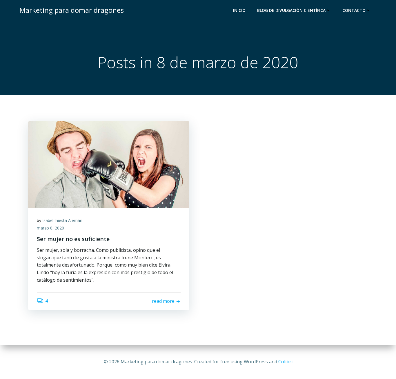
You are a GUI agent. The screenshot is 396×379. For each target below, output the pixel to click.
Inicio (239, 10)
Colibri (285, 361)
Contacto (354, 10)
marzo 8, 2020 (50, 228)
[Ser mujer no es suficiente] (108, 164)
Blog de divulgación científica (291, 10)
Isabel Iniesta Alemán (62, 220)
